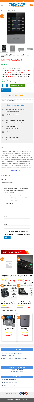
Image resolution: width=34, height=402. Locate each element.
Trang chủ (3, 11)
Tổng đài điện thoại (13, 11)
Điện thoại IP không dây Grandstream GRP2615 (9, 329)
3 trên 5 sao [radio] (7, 197)
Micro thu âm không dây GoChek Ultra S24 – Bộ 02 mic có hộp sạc (24, 302)
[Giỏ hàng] (31, 5)
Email (6, 224)
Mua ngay (5, 90)
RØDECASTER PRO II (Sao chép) (24, 276)
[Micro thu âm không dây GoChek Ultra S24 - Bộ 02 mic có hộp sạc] (25, 291)
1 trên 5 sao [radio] (6, 195)
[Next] (30, 28)
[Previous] (3, 28)
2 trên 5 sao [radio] (15, 195)
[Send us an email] (23, 393)
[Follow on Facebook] (20, 393)
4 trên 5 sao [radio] (18, 197)
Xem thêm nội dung (16, 170)
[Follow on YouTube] (26, 393)
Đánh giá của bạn (9, 192)
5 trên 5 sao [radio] (7, 200)
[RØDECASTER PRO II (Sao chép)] (25, 264)
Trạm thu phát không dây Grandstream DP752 (25, 329)
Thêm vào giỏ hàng (16, 85)
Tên (5, 217)
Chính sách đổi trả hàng (10, 383)
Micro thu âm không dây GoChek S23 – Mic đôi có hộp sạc (8, 302)
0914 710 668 (19, 95)
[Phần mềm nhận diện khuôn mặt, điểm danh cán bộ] (9, 264)
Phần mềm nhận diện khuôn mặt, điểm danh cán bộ (8, 276)
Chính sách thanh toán (9, 379)
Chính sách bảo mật (9, 386)
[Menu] (2, 5)
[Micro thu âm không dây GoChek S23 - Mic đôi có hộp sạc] (9, 291)
